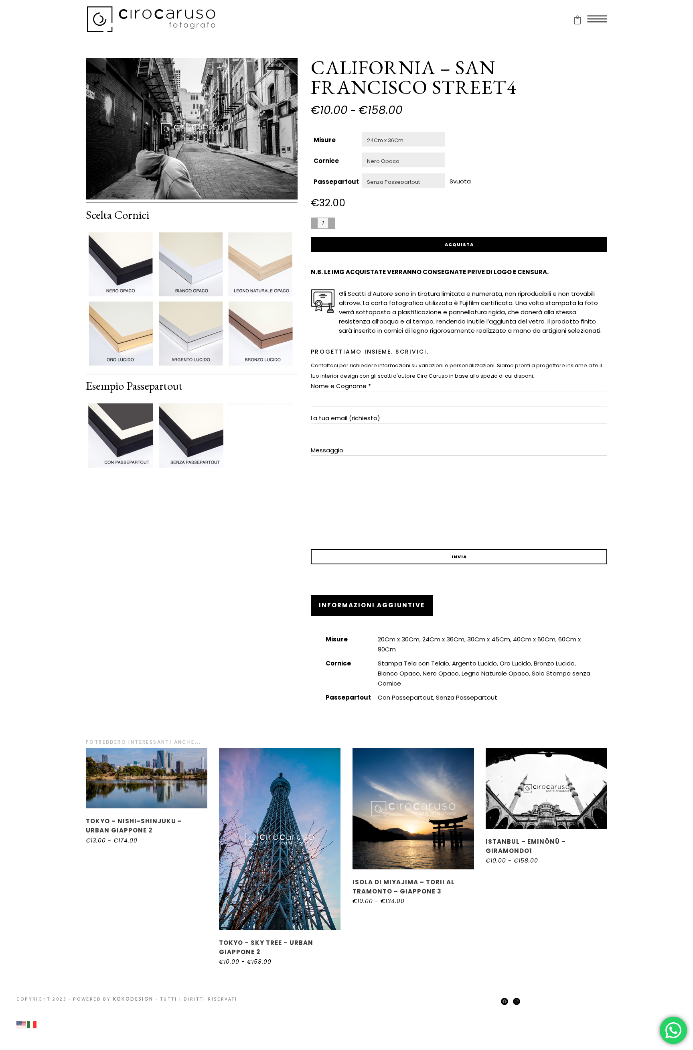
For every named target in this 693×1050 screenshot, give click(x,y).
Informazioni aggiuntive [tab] (372, 605)
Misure (325, 140)
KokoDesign (133, 998)
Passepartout (336, 181)
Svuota (460, 181)
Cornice (326, 161)
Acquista (459, 244)
